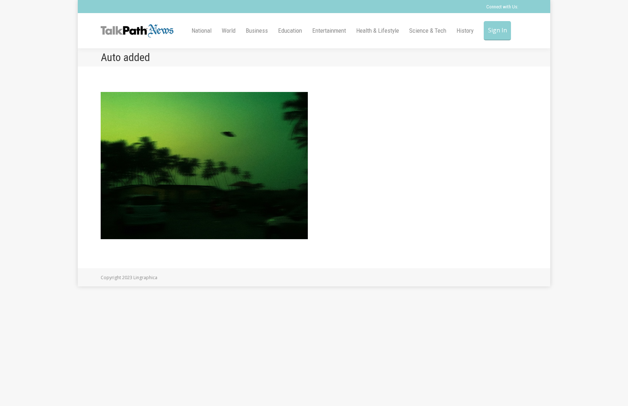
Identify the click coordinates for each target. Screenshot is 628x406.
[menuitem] (202, 30)
